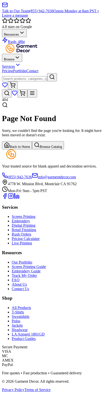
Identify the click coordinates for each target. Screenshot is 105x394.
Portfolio (19, 71)
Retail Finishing (24, 230)
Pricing (7, 71)
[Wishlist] (5, 86)
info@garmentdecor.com (57, 177)
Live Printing (22, 243)
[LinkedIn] (17, 198)
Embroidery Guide (26, 271)
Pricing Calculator (26, 239)
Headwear (20, 330)
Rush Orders (21, 234)
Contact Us (20, 289)
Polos (16, 321)
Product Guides (24, 339)
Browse (9, 59)
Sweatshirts (20, 316)
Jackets (17, 325)
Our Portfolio (22, 262)
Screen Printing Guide (29, 267)
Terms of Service (37, 390)
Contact (32, 71)
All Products (21, 308)
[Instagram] (11, 198)
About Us (19, 284)
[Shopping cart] (13, 85)
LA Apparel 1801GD (28, 334)
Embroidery (21, 221)
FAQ (16, 280)
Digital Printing (23, 225)
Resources (11, 34)
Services (8, 66)
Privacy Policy (13, 390)
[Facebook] (5, 198)
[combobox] (24, 78)
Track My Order (24, 275)
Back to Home (20, 147)
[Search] (52, 77)
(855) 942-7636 (20, 177)
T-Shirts (18, 312)
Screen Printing (23, 216)
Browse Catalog (51, 147)
